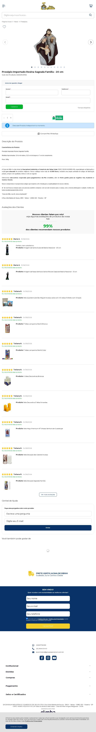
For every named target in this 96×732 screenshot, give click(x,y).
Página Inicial (7, 22)
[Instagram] (48, 659)
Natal (16, 22)
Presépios (23, 22)
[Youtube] (54, 659)
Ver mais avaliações (48, 494)
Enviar (48, 528)
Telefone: (65, 89)
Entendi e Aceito (16, 727)
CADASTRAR (48, 626)
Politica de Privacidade (56, 619)
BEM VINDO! (48, 590)
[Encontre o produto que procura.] (90, 15)
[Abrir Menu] (4, 6)
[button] (31, 67)
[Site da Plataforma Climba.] (48, 711)
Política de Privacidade (33, 721)
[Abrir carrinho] (91, 6)
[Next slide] (91, 42)
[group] (48, 574)
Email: (8, 97)
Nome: (8, 89)
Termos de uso (43, 619)
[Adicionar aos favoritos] (4, 26)
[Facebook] (42, 659)
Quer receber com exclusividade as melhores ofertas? (48, 592)
